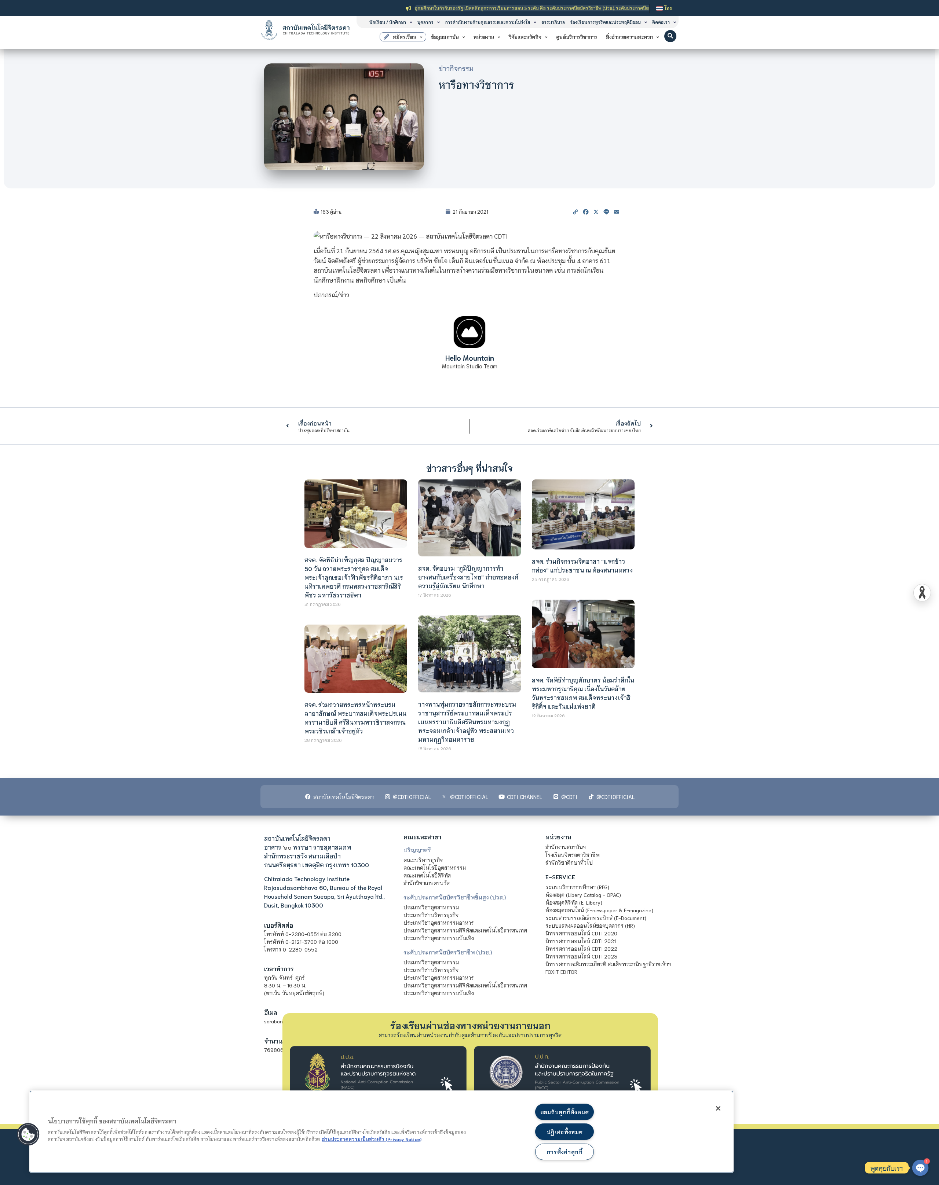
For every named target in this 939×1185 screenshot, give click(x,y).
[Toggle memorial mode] (922, 592)
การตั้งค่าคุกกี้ (565, 1151)
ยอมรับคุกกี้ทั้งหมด (564, 1111)
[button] (670, 36)
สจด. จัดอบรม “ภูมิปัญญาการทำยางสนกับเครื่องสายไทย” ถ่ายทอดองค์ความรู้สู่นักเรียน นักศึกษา (468, 576)
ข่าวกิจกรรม (456, 68)
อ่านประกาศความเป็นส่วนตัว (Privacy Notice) (371, 1139)
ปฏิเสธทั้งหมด (564, 1131)
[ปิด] (718, 1108)
